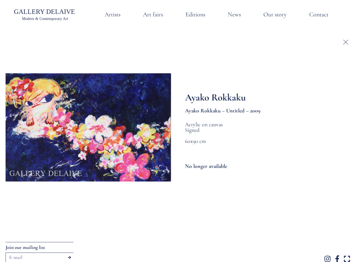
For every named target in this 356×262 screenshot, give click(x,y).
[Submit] (69, 257)
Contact (318, 14)
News (234, 14)
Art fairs (153, 14)
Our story (275, 14)
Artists (112, 14)
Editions (195, 14)
